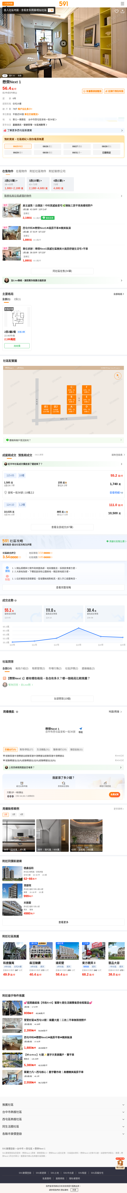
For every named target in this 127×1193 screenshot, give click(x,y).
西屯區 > (30, 1148)
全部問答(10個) (62, 698)
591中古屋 (69, 1173)
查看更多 (63, 922)
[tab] (9, 455)
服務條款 (60, 1178)
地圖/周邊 (114, 711)
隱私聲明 (64, 1190)
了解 (51, 10)
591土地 (55, 1173)
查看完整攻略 (63, 587)
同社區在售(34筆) (62, 271)
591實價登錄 (25, 1173)
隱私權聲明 (74, 1178)
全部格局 (118, 294)
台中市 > (21, 1148)
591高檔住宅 (97, 1173)
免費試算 (115, 794)
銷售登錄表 (117, 455)
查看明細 (115, 492)
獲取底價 (49, 218)
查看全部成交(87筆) (62, 527)
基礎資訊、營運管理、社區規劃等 (29, 124)
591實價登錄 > (9, 1148)
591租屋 (82, 1173)
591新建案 (41, 1173)
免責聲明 (46, 1178)
